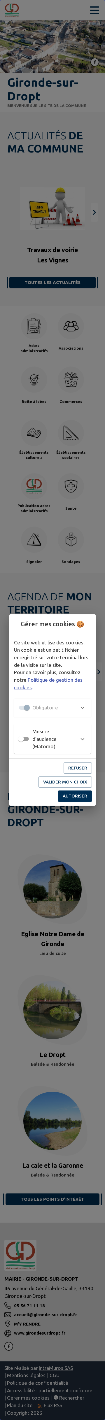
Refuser (77, 767)
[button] (52, 708)
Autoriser (75, 795)
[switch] (21, 738)
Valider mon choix (65, 781)
